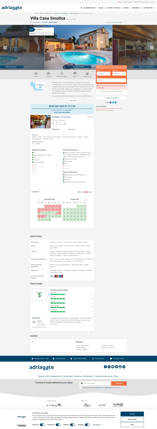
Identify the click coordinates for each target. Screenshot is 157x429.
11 (56, 209)
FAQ (47, 376)
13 (39, 213)
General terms (56, 376)
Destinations (148, 8)
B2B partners (88, 376)
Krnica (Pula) (53, 22)
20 (39, 216)
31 (85, 219)
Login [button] (131, 2)
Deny (132, 424)
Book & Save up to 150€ (41, 358)
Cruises (126, 8)
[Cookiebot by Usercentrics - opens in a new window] (22, 426)
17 (53, 213)
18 (56, 213)
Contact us (78, 376)
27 (39, 219)
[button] (147, 2)
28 (42, 219)
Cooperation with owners (104, 376)
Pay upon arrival (99, 358)
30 (49, 219)
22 (46, 216)
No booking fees (60, 358)
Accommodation (89, 8)
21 (42, 216)
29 (46, 219)
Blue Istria (45, 22)
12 (59, 209)
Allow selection (132, 419)
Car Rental (136, 8)
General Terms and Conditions (62, 112)
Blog (116, 376)
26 (59, 216)
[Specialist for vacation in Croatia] (41, 367)
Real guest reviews (118, 358)
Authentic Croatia (113, 8)
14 (42, 213)
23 (49, 216)
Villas (101, 8)
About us (41, 376)
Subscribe (119, 383)
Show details (96, 424)
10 (53, 209)
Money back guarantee (79, 358)
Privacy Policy (67, 376)
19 (59, 213)
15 (46, 213)
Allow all (132, 414)
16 (49, 213)
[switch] (58, 424)
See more (32, 33)
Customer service (140, 2)
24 (53, 216)
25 (56, 216)
